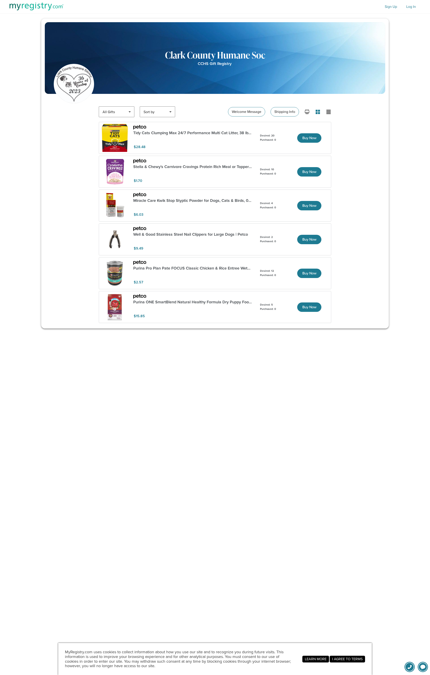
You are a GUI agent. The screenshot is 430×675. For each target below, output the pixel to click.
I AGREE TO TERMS (347, 659)
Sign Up (391, 6)
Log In (411, 6)
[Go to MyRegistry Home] (36, 6)
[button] (422, 666)
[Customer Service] (409, 666)
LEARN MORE (316, 659)
